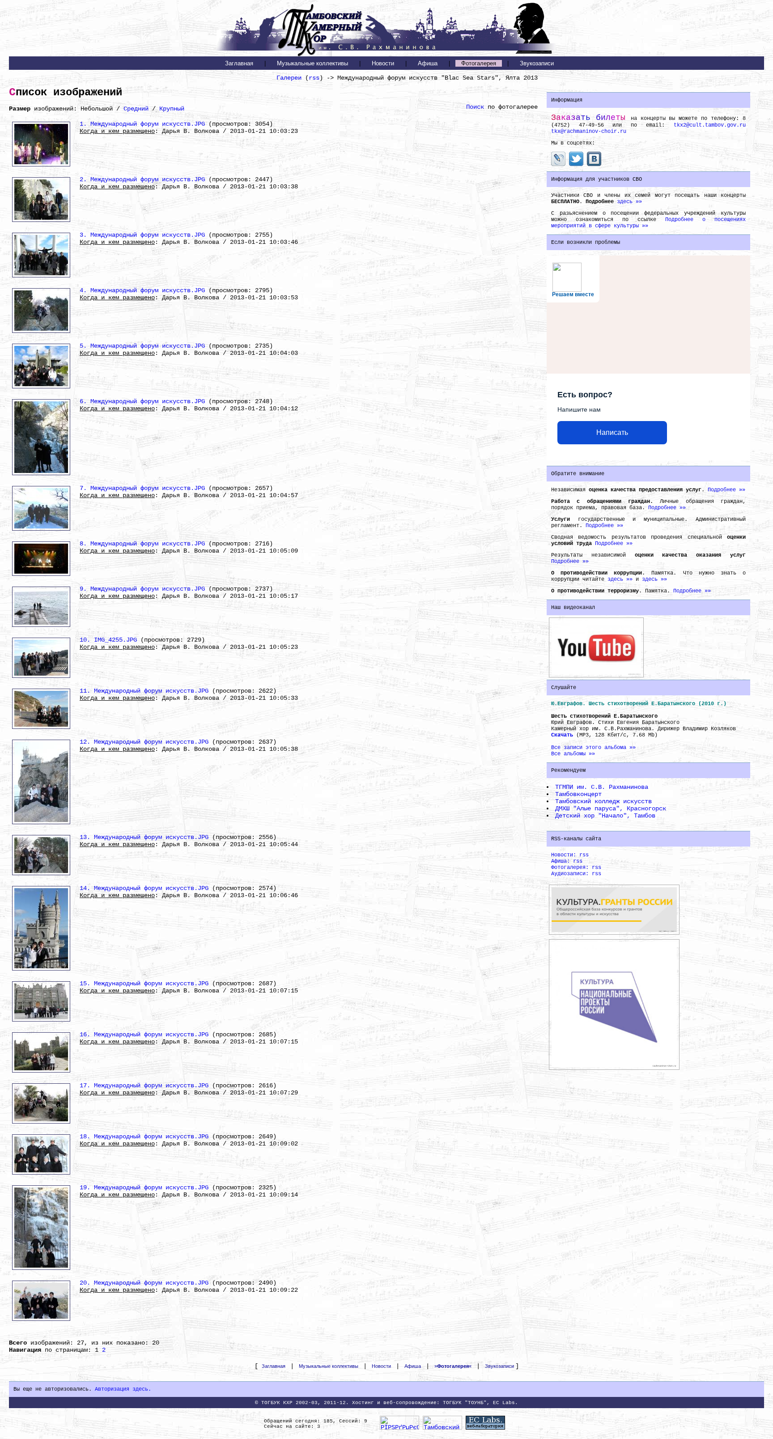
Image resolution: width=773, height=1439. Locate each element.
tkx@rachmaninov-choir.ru (588, 131)
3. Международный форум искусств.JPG (142, 234)
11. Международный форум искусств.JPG (144, 690)
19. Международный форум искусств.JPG (144, 1187)
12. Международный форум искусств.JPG (144, 741)
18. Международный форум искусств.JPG (144, 1136)
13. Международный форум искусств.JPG (144, 837)
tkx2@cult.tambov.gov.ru (710, 125)
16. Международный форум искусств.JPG (144, 1034)
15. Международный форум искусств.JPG (144, 983)
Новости (383, 63)
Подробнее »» (726, 490)
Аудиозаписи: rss (576, 874)
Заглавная (239, 63)
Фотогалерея (478, 63)
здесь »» (629, 202)
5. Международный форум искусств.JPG (142, 345)
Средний (136, 108)
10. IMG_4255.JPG (108, 639)
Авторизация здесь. (123, 1389)
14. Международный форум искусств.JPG (144, 888)
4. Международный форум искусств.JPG (142, 290)
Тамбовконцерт (578, 794)
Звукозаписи (537, 63)
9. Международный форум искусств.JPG (142, 588)
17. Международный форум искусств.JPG (144, 1085)
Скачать (562, 735)
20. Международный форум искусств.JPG (144, 1282)
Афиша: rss (566, 861)
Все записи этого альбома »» (593, 748)
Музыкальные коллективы (312, 63)
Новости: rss (570, 855)
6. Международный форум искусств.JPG (142, 401)
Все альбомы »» (573, 754)
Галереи (289, 77)
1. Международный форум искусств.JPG (142, 124)
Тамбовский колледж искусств (603, 801)
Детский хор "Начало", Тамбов (605, 815)
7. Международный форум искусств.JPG (142, 488)
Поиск (475, 107)
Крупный (171, 108)
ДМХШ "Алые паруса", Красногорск (610, 808)
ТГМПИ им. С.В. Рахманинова (601, 787)
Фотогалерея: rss (576, 867)
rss (314, 77)
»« (453, 1366)
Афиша (427, 63)
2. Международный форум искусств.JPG (142, 179)
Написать (612, 432)
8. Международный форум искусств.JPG (142, 543)
